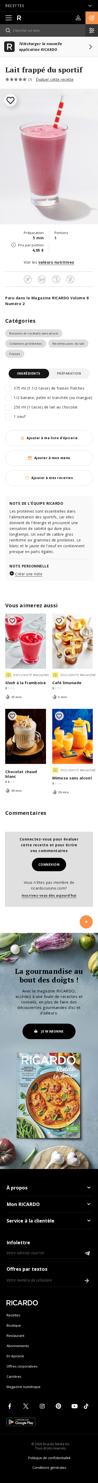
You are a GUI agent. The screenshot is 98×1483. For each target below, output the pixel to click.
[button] (91, 18)
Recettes (13, 1315)
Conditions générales (49, 1467)
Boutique (14, 1325)
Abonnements (18, 1345)
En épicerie (15, 1356)
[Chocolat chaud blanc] (25, 736)
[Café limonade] (72, 641)
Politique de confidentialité (49, 1457)
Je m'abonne (52, 1031)
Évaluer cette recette (55, 79)
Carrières (14, 1376)
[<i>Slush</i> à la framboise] (25, 641)
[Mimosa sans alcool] (72, 736)
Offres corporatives (22, 1366)
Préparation (69, 373)
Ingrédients (28, 373)
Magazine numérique (24, 1386)
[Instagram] (43, 1406)
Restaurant (15, 1335)
